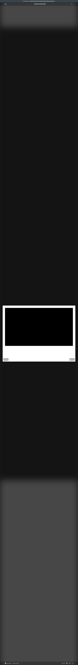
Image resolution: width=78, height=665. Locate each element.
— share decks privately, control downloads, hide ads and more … (39, 1)
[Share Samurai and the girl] (67, 663)
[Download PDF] (73, 663)
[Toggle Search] (72, 4)
